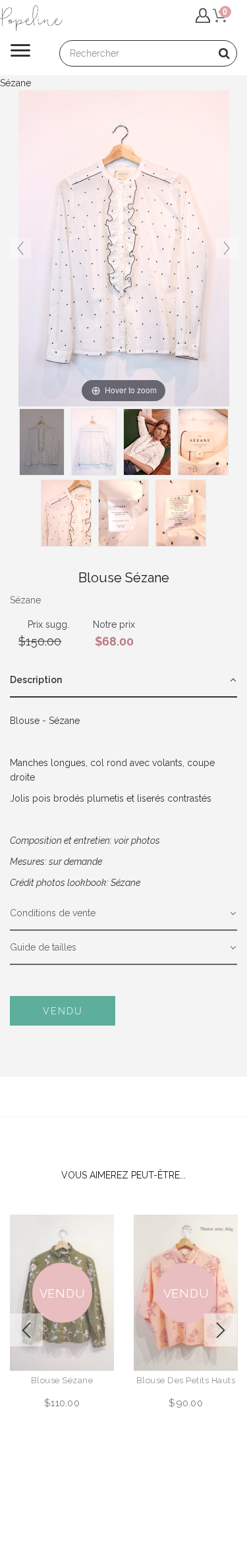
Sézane (25, 600)
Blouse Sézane (62, 1380)
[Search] (224, 53)
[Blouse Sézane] (147, 442)
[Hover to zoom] (123, 247)
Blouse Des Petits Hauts (186, 1380)
